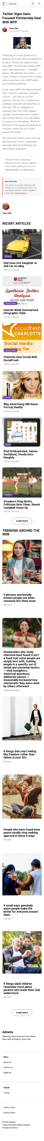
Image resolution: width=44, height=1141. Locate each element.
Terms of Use (9, 1107)
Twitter (7, 1093)
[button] (39, 3)
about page (28, 169)
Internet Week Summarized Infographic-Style (21, 311)
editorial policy (12, 169)
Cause (7, 444)
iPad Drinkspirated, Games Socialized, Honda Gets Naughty (21, 454)
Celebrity (8, 495)
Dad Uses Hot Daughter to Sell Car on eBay (20, 264)
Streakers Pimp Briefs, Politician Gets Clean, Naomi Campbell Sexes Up (22, 504)
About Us (7, 1062)
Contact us (8, 1067)
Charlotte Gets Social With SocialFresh (20, 358)
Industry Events (10, 303)
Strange (7, 256)
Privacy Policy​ (9, 1113)
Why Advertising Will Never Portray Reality (21, 406)
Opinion (7, 397)
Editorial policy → (21, 193)
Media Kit (7, 1073)
